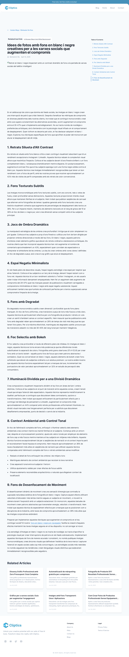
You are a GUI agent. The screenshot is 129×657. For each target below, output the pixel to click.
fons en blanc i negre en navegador (46, 523)
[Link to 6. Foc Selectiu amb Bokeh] (47, 337)
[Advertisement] (64, 20)
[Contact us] (21, 641)
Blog (97, 8)
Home (104, 8)
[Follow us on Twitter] (16, 641)
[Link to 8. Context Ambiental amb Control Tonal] (67, 421)
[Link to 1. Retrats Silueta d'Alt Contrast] (55, 147)
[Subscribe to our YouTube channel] (10, 641)
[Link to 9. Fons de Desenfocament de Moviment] (68, 485)
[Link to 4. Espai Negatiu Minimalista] (50, 263)
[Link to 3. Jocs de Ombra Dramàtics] (50, 224)
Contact (121, 8)
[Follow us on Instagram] (5, 641)
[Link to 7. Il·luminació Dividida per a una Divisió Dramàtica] (81, 379)
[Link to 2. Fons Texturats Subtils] (45, 186)
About (112, 8)
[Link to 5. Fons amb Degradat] (41, 302)
